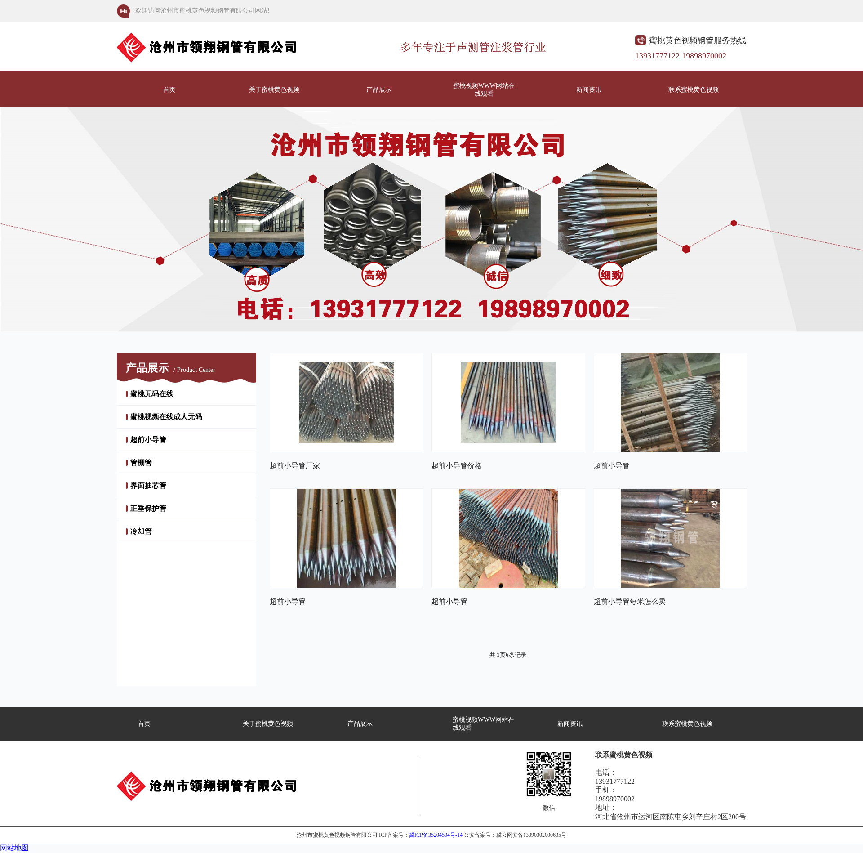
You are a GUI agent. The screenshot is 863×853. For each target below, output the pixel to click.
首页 (169, 89)
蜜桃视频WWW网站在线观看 (484, 89)
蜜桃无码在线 (151, 393)
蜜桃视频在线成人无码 (166, 416)
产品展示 (378, 89)
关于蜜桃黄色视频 (274, 89)
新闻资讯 (588, 89)
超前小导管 (148, 439)
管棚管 (141, 462)
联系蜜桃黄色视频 (693, 89)
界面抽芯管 (148, 485)
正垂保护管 (148, 508)
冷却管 (141, 531)
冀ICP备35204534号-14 (436, 835)
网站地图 (14, 848)
